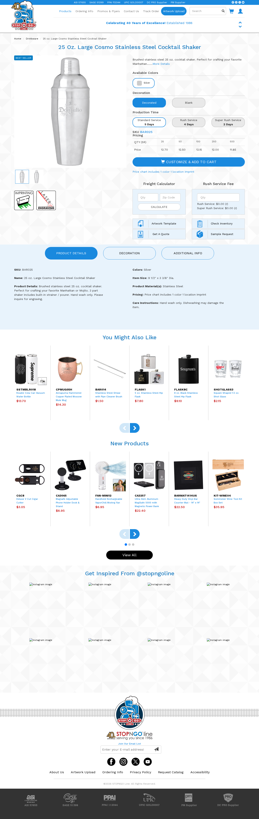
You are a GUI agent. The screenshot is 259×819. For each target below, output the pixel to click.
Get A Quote (160, 234)
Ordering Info (84, 11)
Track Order (151, 11)
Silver (146, 83)
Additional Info (188, 253)
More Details (161, 63)
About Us (56, 772)
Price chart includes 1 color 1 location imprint (163, 171)
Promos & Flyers (108, 11)
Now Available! (149, 26)
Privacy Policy (140, 772)
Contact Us (131, 11)
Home (17, 38)
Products (65, 11)
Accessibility (200, 772)
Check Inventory (221, 223)
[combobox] (208, 11)
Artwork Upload (174, 11)
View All (129, 555)
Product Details (71, 253)
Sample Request (222, 234)
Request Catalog (171, 772)
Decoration (129, 253)
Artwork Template (164, 223)
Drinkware (32, 38)
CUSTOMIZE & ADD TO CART (191, 162)
